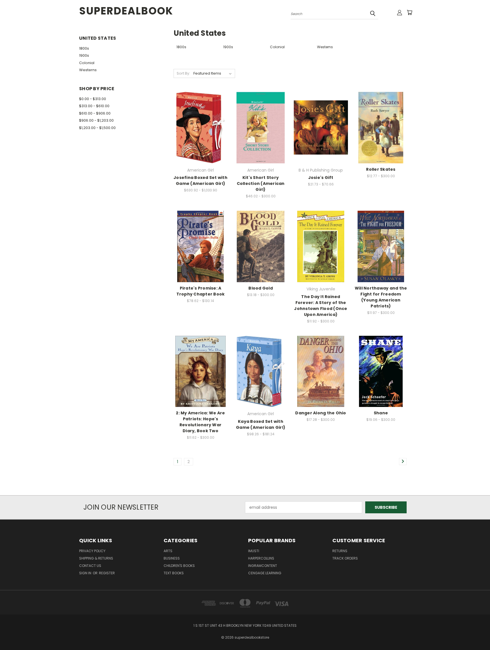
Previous (475, 632)
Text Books (174, 573)
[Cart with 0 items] (409, 12)
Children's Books (179, 565)
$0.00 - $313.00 (92, 99)
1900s (84, 55)
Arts (168, 550)
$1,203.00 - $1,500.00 (97, 127)
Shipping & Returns (96, 558)
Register (107, 573)
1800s (84, 48)
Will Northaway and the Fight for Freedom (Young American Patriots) (381, 297)
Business (172, 558)
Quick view (200, 121)
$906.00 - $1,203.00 (96, 120)
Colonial (86, 63)
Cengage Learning (264, 573)
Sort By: (183, 73)
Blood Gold (260, 288)
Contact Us (90, 565)
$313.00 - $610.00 (94, 106)
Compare (198, 132)
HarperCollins (261, 558)
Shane (381, 413)
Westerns (88, 70)
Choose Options (260, 137)
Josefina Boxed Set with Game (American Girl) (200, 180)
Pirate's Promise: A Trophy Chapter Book (200, 291)
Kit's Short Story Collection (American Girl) (261, 183)
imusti (253, 550)
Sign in (85, 573)
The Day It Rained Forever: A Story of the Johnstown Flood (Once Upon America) (320, 305)
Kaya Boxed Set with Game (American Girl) (260, 424)
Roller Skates (380, 169)
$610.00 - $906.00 (95, 113)
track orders (345, 558)
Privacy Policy (92, 550)
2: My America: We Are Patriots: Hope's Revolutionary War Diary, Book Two (200, 422)
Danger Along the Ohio (320, 413)
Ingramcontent (262, 565)
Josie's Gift (320, 177)
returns (339, 550)
